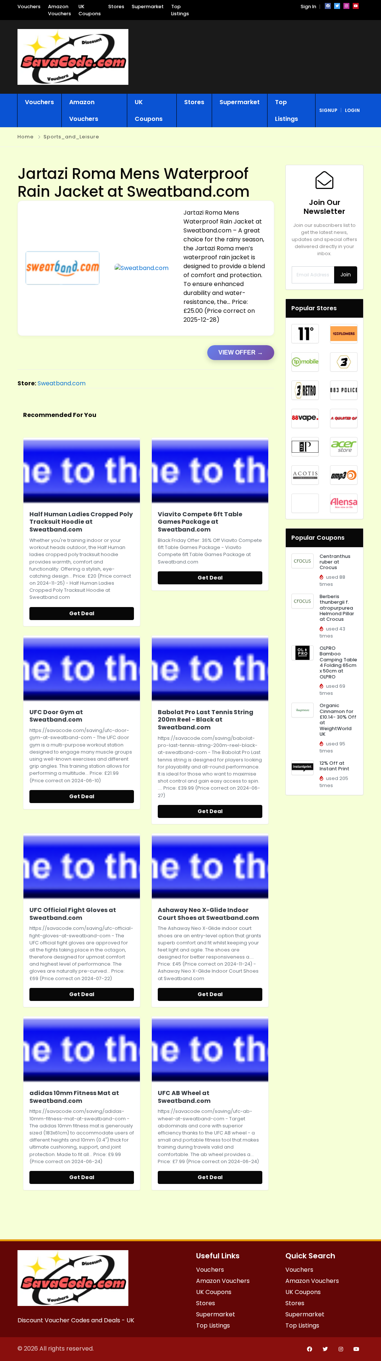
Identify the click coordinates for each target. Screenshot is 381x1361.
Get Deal (81, 613)
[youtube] (356, 6)
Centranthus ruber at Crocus (335, 562)
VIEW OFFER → (240, 352)
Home (25, 137)
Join (345, 274)
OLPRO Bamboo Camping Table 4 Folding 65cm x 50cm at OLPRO (338, 662)
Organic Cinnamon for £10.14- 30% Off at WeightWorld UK (338, 719)
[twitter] (337, 6)
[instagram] (346, 6)
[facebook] (328, 6)
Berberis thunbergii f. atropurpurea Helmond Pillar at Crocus (337, 607)
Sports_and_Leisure (71, 137)
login (352, 110)
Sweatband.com (62, 383)
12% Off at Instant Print (334, 766)
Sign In (308, 6)
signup (328, 110)
